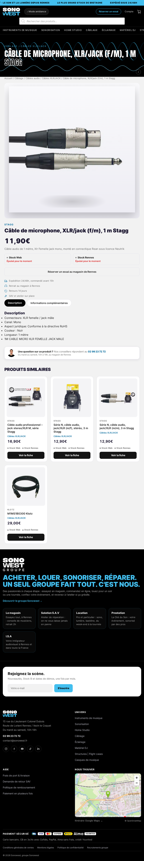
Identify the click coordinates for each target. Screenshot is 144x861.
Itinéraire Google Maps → (89, 820)
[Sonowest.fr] (11, 11)
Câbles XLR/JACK (51, 78)
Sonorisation (50, 30)
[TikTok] (30, 749)
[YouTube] (22, 749)
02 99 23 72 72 (97, 351)
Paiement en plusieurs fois (18, 793)
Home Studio (73, 30)
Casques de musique (87, 759)
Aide (6, 769)
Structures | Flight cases (89, 753)
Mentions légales (45, 847)
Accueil (8, 78)
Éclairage (109, 30)
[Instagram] (6, 749)
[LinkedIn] (38, 749)
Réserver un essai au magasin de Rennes (72, 271)
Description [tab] (15, 302)
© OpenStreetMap (133, 821)
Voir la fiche (26, 455)
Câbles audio (33, 78)
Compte (129, 11)
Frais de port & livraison (16, 775)
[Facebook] (14, 749)
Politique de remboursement (19, 787)
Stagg (9, 224)
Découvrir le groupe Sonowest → (22, 600)
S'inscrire (63, 688)
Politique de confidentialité (70, 847)
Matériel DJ (128, 30)
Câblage (91, 30)
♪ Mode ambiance (36, 11)
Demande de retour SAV (16, 781)
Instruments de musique (20, 30)
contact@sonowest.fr (15, 740)
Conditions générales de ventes (18, 847)
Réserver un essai (108, 11)
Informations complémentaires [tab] (49, 302)
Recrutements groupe (97, 847)
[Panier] (139, 11)
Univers (80, 712)
